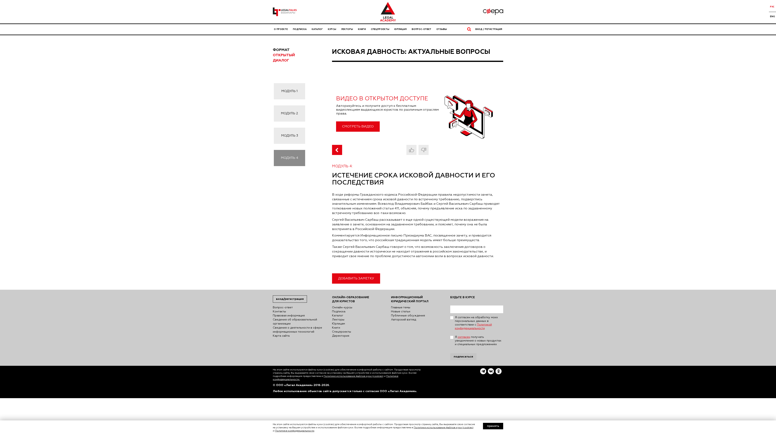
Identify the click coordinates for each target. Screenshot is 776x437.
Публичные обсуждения (408, 315)
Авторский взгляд (403, 319)
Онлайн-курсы (342, 307)
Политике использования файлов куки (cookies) (353, 376)
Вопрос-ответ (421, 29)
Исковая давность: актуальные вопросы (411, 52)
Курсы (332, 29)
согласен (464, 337)
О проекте (281, 29)
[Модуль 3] (337, 150)
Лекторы (347, 29)
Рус (772, 6)
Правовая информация (289, 315)
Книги (362, 29)
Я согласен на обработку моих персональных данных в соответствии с (476, 323)
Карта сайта (281, 335)
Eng (772, 16)
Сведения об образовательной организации (295, 321)
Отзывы (441, 29)
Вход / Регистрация (488, 29)
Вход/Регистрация (290, 299)
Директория (340, 335)
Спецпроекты (380, 29)
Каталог (317, 29)
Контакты (279, 311)
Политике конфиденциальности (294, 431)
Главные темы (400, 307)
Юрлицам (400, 29)
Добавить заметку (356, 278)
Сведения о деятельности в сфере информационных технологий (297, 329)
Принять (493, 426)
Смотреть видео (358, 126)
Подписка (300, 29)
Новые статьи (400, 311)
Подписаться (463, 356)
